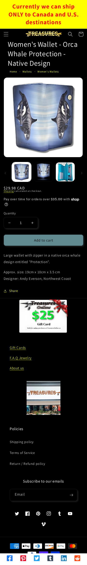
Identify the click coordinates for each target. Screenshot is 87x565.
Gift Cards (18, 347)
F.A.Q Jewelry (21, 357)
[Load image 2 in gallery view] (43, 172)
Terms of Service (22, 453)
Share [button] (13, 291)
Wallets (27, 71)
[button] (6, 34)
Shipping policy (22, 442)
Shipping (9, 191)
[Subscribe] (71, 495)
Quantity (10, 213)
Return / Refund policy (27, 463)
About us (17, 368)
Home (13, 71)
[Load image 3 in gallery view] (65, 172)
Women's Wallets (48, 71)
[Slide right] (81, 173)
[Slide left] (5, 173)
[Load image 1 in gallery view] (21, 172)
